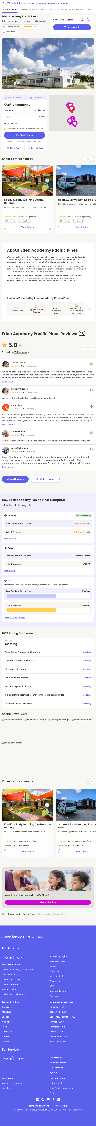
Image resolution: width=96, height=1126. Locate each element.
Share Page (15, 148)
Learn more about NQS (14, 618)
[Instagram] (58, 1099)
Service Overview (58, 1062)
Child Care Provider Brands (15, 994)
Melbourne (7, 1011)
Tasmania (54, 996)
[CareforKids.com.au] (13, 936)
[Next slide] (91, 159)
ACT (52, 986)
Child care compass (12, 979)
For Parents (10, 948)
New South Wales (58, 961)
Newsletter (7, 1088)
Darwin (5, 1036)
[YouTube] (48, 1099)
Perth (5, 1026)
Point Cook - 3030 (58, 1041)
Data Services (56, 1067)
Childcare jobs (57, 1083)
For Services (11, 1050)
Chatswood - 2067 (59, 1036)
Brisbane (6, 1016)
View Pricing (9, 570)
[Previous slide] (8, 181)
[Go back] (3, 3)
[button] (13, 193)
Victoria (53, 966)
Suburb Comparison (57, 9)
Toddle (53, 1093)
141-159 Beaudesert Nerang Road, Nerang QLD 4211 (25, 207)
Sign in (19, 957)
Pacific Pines (29, 914)
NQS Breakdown (76, 9)
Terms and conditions (38, 1106)
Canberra (7, 1031)
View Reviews (10, 538)
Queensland (14, 914)
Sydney (5, 1007)
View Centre (27, 227)
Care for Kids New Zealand (62, 1088)
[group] (27, 180)
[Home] (3, 914)
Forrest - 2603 (57, 1021)
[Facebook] (42, 1099)
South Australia (57, 976)
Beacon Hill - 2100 (58, 1011)
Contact (41, 937)
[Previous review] (85, 347)
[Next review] (91, 347)
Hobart (5, 1041)
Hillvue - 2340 (56, 1031)
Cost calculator (9, 974)
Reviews (23, 9)
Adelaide (6, 1021)
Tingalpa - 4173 (57, 1007)
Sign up (8, 957)
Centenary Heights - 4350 (62, 1016)
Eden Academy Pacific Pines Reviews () (44, 333)
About (31, 937)
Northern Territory (59, 991)
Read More (7, 381)
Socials (89, 9)
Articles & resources (12, 1083)
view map (42, 21)
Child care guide (10, 984)
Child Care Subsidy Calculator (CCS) (20, 969)
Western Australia (58, 981)
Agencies (54, 1072)
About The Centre (38, 9)
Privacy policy (61, 1106)
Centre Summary (10, 9)
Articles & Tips (9, 989)
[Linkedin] (37, 1099)
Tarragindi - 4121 (57, 1026)
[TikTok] (53, 1099)
